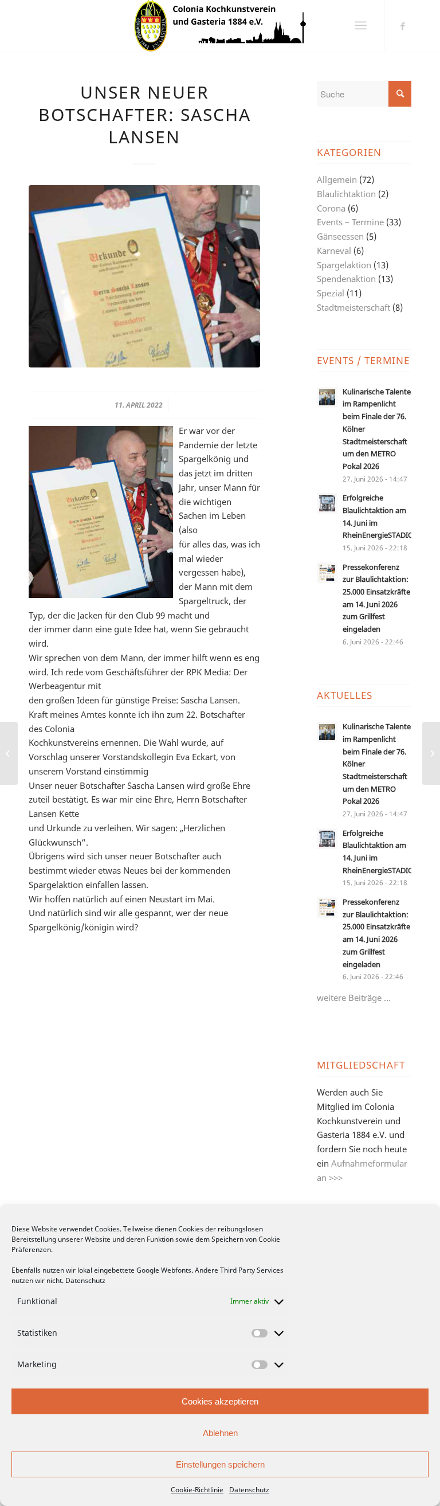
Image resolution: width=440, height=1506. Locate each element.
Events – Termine (350, 222)
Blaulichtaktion (346, 194)
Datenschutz (85, 1280)
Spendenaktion (346, 278)
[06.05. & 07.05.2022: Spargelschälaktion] (431, 753)
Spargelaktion (344, 265)
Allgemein (337, 179)
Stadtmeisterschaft (353, 307)
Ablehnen (220, 1433)
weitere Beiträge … (354, 997)
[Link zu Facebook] (402, 25)
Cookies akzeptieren (220, 1401)
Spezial (330, 293)
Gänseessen (340, 236)
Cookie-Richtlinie (197, 1490)
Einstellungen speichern (220, 1464)
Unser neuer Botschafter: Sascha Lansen (144, 114)
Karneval (334, 250)
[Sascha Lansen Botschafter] (144, 276)
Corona (331, 208)
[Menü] (360, 25)
